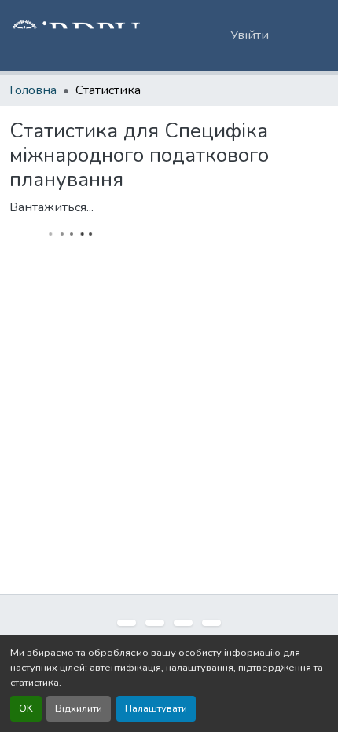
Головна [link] (33, 90)
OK (26, 708)
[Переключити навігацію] (307, 35)
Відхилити (78, 708)
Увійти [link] (249, 35)
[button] (75, 35)
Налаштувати (156, 708)
